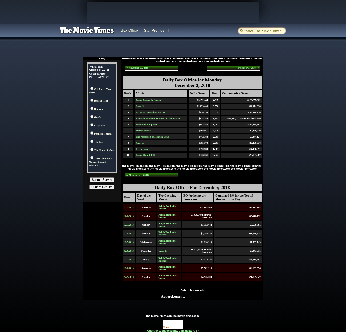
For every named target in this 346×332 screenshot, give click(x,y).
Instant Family (143, 130)
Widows (140, 143)
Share (166, 327)
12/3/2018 (129, 225)
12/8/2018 (129, 268)
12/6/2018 (129, 251)
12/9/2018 (129, 277)
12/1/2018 (129, 207)
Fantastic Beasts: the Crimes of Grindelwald (158, 118)
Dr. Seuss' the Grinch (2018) (150, 112)
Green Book (142, 149)
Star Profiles (154, 30)
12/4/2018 (129, 233)
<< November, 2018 (137, 175)
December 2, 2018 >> (248, 67)
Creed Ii (140, 106)
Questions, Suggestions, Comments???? (173, 330)
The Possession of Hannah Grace (152, 136)
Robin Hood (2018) (145, 155)
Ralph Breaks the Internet (149, 100)
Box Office (129, 30)
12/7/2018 (129, 259)
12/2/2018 (129, 216)
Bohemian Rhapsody (146, 124)
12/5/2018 (129, 242)
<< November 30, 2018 (136, 67)
